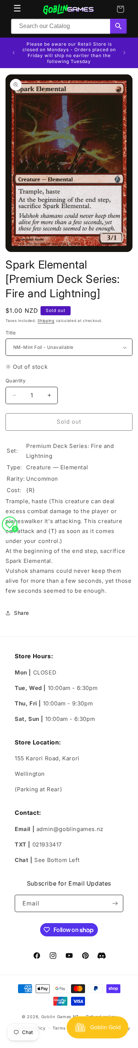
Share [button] (21, 613)
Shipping (46, 320)
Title (11, 333)
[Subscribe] (115, 903)
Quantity (15, 380)
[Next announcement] (124, 53)
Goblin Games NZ (60, 1016)
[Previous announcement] (14, 53)
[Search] (118, 26)
